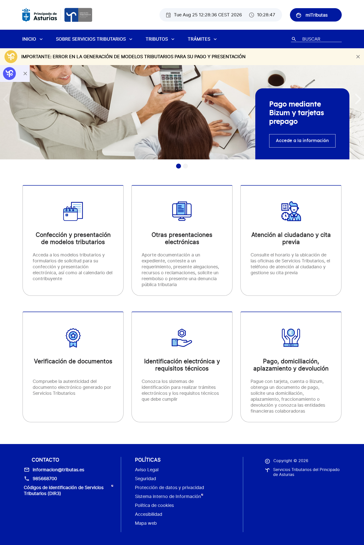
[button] (358, 99)
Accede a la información (302, 141)
